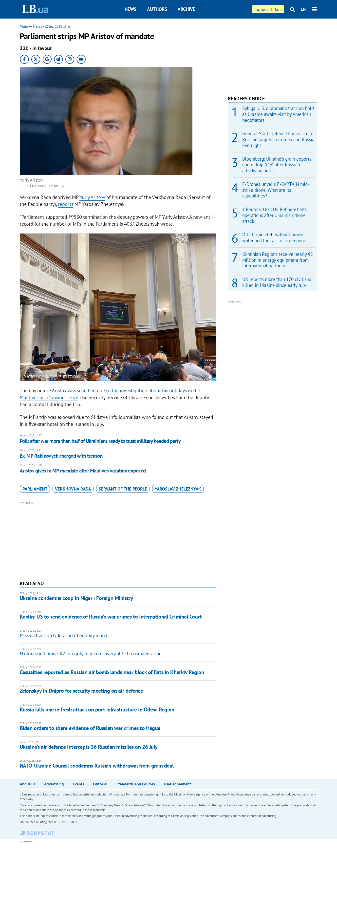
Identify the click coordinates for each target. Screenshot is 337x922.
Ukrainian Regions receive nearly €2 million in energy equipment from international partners (277, 260)
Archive (186, 9)
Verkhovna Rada (73, 489)
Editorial (100, 783)
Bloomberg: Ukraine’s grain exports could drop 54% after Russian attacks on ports (276, 165)
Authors (157, 9)
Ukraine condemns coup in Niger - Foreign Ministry (76, 598)
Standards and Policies (135, 783)
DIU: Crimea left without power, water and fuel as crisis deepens (274, 237)
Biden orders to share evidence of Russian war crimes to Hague (90, 728)
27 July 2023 (53, 26)
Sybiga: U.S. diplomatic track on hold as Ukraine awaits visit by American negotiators (278, 114)
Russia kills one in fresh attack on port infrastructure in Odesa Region (97, 709)
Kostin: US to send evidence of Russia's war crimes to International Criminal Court (111, 616)
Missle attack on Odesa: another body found (63, 635)
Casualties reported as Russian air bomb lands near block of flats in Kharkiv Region (112, 672)
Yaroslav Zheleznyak (178, 489)
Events (78, 783)
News (130, 9)
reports (65, 204)
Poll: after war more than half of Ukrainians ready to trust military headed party (100, 441)
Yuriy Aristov (92, 197)
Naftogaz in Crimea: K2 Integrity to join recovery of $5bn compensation (91, 653)
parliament (34, 489)
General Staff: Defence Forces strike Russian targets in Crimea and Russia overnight (278, 139)
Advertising (54, 783)
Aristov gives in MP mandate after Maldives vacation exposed (83, 470)
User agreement (177, 783)
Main (24, 26)
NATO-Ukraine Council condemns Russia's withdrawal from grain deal (96, 765)
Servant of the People (123, 489)
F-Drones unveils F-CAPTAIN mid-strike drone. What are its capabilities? (275, 190)
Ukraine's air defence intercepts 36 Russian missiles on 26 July (89, 746)
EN (303, 9)
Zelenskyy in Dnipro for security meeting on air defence (81, 690)
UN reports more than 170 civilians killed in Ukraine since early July (276, 282)
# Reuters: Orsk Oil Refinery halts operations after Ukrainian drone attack (274, 215)
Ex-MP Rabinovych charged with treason (61, 455)
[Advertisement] (118, 540)
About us (27, 783)
